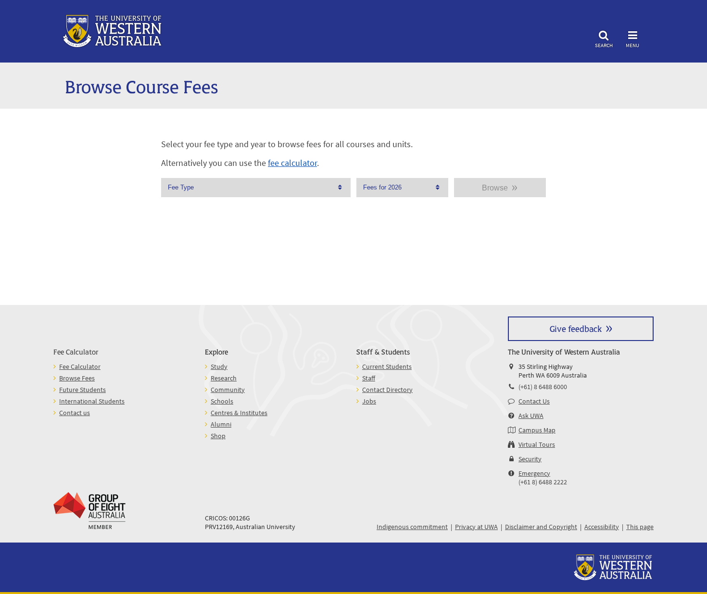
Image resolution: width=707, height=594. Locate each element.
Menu (632, 45)
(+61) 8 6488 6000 (542, 386)
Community (228, 389)
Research (224, 378)
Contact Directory (387, 389)
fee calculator (292, 162)
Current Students (387, 366)
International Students (92, 401)
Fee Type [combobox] (181, 187)
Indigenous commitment (412, 526)
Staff (368, 378)
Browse (495, 188)
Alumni (221, 424)
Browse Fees (77, 378)
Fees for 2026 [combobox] (382, 187)
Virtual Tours (536, 444)
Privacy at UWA (476, 526)
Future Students (82, 389)
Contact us (74, 412)
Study (219, 366)
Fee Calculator (75, 351)
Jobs (369, 401)
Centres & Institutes (239, 412)
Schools (222, 401)
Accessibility (601, 526)
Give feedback (576, 328)
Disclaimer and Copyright (541, 526)
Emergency (534, 473)
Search (604, 45)
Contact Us (534, 401)
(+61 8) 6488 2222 (542, 482)
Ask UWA (530, 415)
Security (530, 459)
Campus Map (537, 430)
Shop (218, 435)
